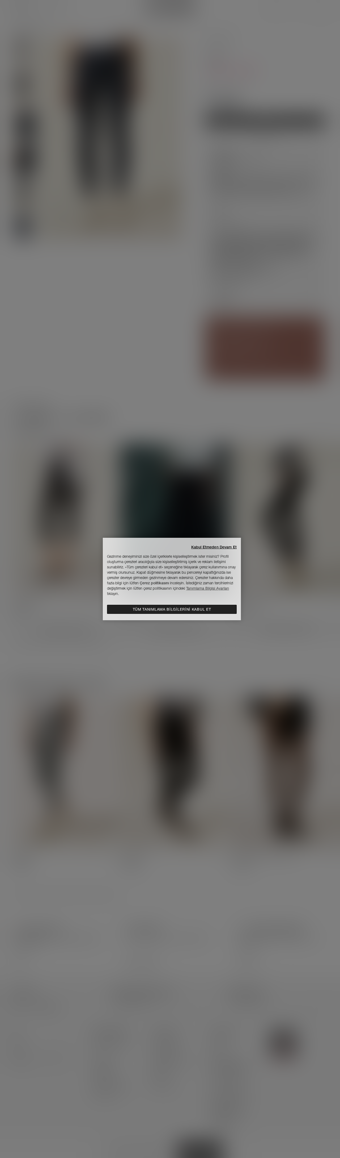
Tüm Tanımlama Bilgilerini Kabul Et (172, 609)
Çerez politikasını (154, 583)
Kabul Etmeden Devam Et (214, 547)
